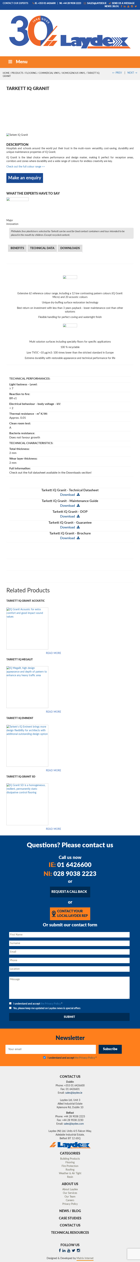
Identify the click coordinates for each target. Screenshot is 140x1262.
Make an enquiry (24, 178)
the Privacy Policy (51, 1004)
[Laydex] (70, 31)
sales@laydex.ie (96, 3)
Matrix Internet (85, 1258)
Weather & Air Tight (70, 1173)
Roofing (70, 1170)
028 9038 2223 (70, 874)
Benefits (17, 248)
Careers (70, 1200)
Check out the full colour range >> (25, 166)
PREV (117, 73)
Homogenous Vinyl (73, 73)
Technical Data (42, 248)
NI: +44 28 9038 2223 (70, 3)
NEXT (132, 73)
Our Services (70, 1193)
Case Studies (70, 1218)
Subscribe (110, 1049)
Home (6, 73)
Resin (70, 1177)
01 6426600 (70, 865)
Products (17, 73)
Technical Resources (70, 1232)
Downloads (70, 248)
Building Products (70, 1159)
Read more (53, 653)
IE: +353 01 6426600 (45, 3)
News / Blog (70, 1211)
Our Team (70, 1196)
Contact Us (70, 1225)
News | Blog (112, 6)
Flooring (31, 73)
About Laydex (70, 1189)
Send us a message (123, 3)
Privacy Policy (70, 1204)
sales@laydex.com (74, 1124)
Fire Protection (70, 1166)
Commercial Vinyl (49, 73)
